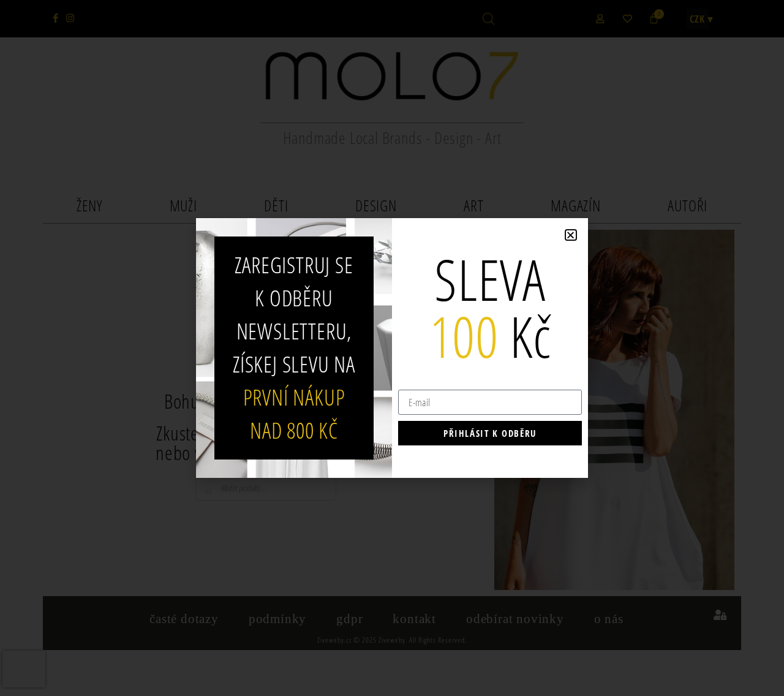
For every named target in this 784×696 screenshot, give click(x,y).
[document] (392, 348)
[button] (571, 235)
